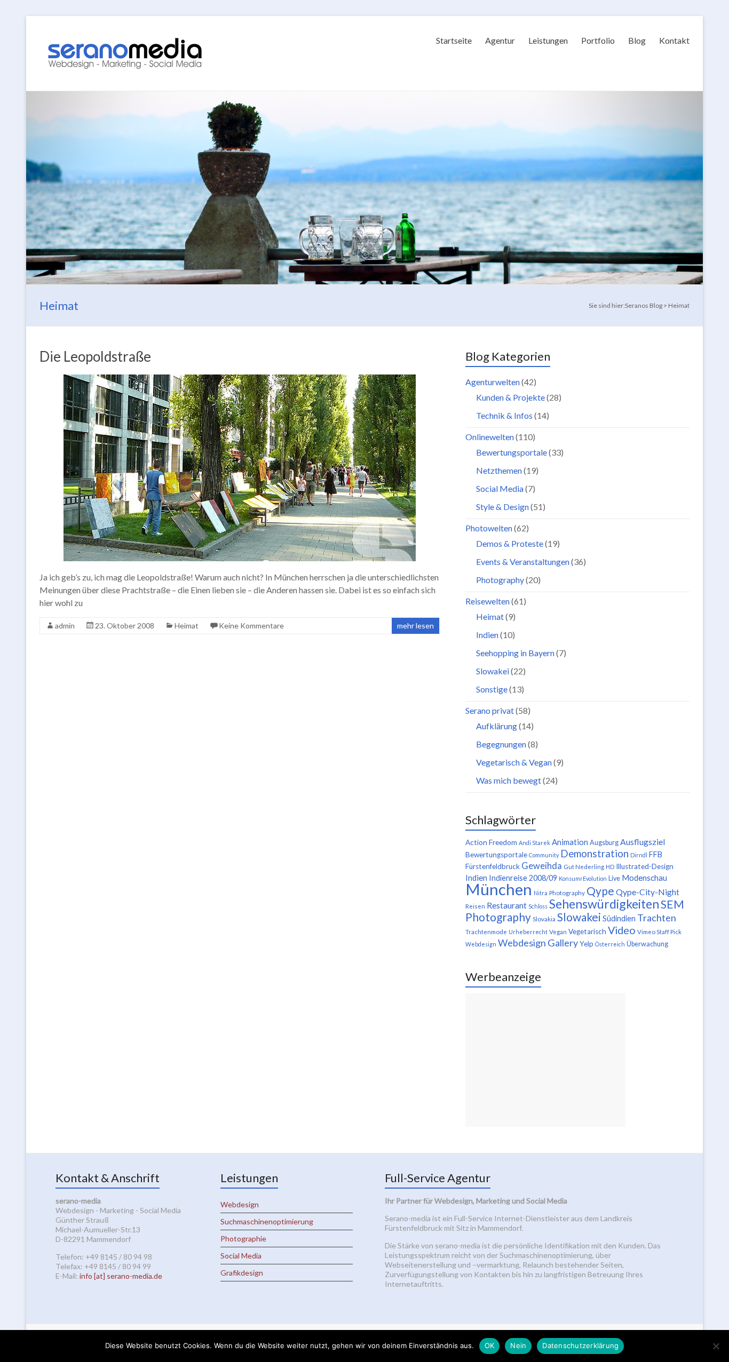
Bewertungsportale (511, 452)
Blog (637, 40)
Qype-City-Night (647, 892)
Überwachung (647, 944)
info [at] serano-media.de (121, 1275)
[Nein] (715, 1346)
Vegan (558, 931)
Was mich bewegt (508, 780)
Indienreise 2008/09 (523, 877)
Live (614, 878)
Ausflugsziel (642, 842)
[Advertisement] (545, 1060)
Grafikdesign (241, 1272)
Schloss (538, 906)
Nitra (541, 892)
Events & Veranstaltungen (522, 561)
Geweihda (541, 866)
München (498, 889)
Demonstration (594, 853)
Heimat (187, 625)
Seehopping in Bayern (515, 653)
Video (622, 929)
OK (490, 1345)
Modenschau (644, 877)
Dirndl (638, 854)
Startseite (454, 40)
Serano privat (489, 710)
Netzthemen (499, 470)
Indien (487, 635)
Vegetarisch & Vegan (514, 762)
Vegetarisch (587, 931)
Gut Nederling (584, 866)
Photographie (243, 1238)
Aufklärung (496, 726)
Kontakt (674, 40)
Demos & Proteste (509, 543)
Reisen (475, 906)
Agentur (500, 40)
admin (65, 625)
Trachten (656, 917)
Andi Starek (534, 842)
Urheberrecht (528, 931)
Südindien (619, 918)
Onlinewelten (489, 437)
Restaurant (507, 905)
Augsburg (604, 843)
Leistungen (548, 40)
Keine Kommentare (251, 625)
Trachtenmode (486, 931)
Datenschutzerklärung (580, 1345)
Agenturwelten (492, 382)
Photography (500, 580)
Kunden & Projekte (510, 397)
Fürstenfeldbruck (492, 866)
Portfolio (598, 40)
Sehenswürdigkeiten (604, 903)
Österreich (610, 944)
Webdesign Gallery (538, 943)
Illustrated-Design (644, 866)
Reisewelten (487, 601)
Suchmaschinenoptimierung (266, 1221)
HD (610, 866)
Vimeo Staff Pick (659, 931)
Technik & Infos (504, 415)
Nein (518, 1345)
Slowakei (492, 671)
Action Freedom (491, 842)
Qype (600, 890)
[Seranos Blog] (124, 29)
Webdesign (480, 944)
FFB (655, 854)
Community (544, 854)
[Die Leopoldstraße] (240, 380)
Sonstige (492, 689)
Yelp (586, 943)
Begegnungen (501, 744)
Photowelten (488, 528)
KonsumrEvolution (583, 878)
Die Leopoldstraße (95, 356)
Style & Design (502, 506)
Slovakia (544, 918)
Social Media (500, 488)
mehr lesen (415, 625)
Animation (570, 842)
